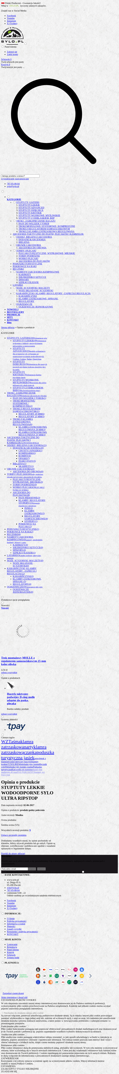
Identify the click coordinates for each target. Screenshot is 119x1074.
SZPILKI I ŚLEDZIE (29, 282)
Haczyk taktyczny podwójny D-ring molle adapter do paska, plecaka (21, 698)
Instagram (11, 21)
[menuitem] (56, 251)
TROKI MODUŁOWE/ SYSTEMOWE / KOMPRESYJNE (47, 226)
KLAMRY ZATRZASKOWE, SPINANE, (38, 298)
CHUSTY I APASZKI (30, 450)
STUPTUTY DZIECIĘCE (31, 210)
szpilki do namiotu (24, 769)
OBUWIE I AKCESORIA (28, 245)
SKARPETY (26, 466)
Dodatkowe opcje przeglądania (15, 600)
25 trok (6, 775)
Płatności (11, 926)
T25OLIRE (13, 764)
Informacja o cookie (16, 924)
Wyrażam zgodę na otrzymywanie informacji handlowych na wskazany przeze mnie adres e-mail (44, 872)
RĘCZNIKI (18, 269)
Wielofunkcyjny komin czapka (19, 767)
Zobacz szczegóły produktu (13, 835)
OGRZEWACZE (24, 304)
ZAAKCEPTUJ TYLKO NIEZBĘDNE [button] (20, 1069)
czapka (30, 752)
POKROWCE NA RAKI (24, 266)
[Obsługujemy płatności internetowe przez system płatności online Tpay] (48, 987)
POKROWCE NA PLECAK (27, 525)
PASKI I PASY (27, 461)
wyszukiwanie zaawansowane (15, 179)
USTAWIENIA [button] (8, 1066)
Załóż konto (12, 54)
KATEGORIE (8, 333)
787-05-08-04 (13, 183)
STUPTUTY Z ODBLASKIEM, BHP (37, 218)
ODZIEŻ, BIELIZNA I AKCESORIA (34, 237)
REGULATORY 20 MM (31, 414)
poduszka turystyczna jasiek (27, 755)
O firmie (11, 918)
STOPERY (30, 521)
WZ (4, 741)
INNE (28, 508)
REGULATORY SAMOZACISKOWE (36, 517)
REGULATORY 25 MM (31, 416)
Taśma (14, 741)
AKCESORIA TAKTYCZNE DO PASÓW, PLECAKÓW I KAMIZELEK (48, 234)
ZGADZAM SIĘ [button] (9, 1071)
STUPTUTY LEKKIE (29, 205)
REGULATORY (26, 301)
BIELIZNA (24, 242)
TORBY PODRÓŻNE (29, 256)
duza (34, 769)
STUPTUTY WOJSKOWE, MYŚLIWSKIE (39, 215)
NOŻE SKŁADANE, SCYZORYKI (36, 290)
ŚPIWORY (24, 280)
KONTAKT (12, 934)
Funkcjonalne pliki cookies (13, 1026)
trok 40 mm (11, 772)
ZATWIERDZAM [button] (9, 1058)
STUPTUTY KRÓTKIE (30, 213)
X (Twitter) (12, 23)
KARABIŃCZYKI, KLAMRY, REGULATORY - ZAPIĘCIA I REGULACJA (53, 293)
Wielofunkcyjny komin (28, 764)
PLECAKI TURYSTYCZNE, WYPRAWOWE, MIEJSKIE (47, 253)
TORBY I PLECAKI (26, 250)
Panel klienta (13, 949)
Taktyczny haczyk (22, 761)
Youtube (11, 18)
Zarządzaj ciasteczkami (13, 993)
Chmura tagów (8, 737)
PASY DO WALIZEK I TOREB (34, 223)
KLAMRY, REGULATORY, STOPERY (32, 503)
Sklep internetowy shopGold (14, 997)
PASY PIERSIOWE (29, 497)
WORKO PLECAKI (28, 258)
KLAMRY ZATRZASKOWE (34, 512)
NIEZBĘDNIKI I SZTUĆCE (32, 277)
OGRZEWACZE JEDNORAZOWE (36, 307)
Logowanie (12, 944)
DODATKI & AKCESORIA (32, 239)
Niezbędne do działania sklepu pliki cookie (23, 1013)
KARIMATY (25, 274)
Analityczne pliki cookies (12, 1034)
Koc (14, 769)
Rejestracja (12, 947)
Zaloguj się (12, 51)
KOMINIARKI (27, 453)
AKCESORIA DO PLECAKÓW (34, 261)
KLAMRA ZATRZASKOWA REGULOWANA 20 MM (33, 428)
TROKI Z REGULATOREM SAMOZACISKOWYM (44, 229)
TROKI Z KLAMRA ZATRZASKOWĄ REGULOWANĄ (46, 231)
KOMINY (25, 456)
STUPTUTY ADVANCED (31, 207)
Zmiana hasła (13, 957)
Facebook (11, 15)
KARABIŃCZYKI (28, 296)
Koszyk (10, 952)
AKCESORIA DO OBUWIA (32, 247)
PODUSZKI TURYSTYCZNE (27, 263)
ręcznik (10, 761)
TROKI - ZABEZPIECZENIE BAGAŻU (36, 221)
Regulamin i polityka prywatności (22, 931)
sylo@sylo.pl (13, 186)
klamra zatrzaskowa (17, 744)
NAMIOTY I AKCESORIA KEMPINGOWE (37, 272)
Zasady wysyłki (14, 929)
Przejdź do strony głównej (13, 853)
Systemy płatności (9, 719)
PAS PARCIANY (25, 772)
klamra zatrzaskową (23, 749)
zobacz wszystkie (9, 672)
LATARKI (18, 285)
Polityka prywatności (16, 921)
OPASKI (24, 458)
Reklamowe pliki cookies (12, 1045)
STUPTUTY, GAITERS (27, 202)
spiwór (37, 758)
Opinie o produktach (10, 678)
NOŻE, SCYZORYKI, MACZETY (33, 288)
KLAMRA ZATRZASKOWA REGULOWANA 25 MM (33, 433)
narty (29, 747)
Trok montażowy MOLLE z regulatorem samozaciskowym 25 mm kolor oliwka (23, 661)
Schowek (11, 955)
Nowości (5, 605)
